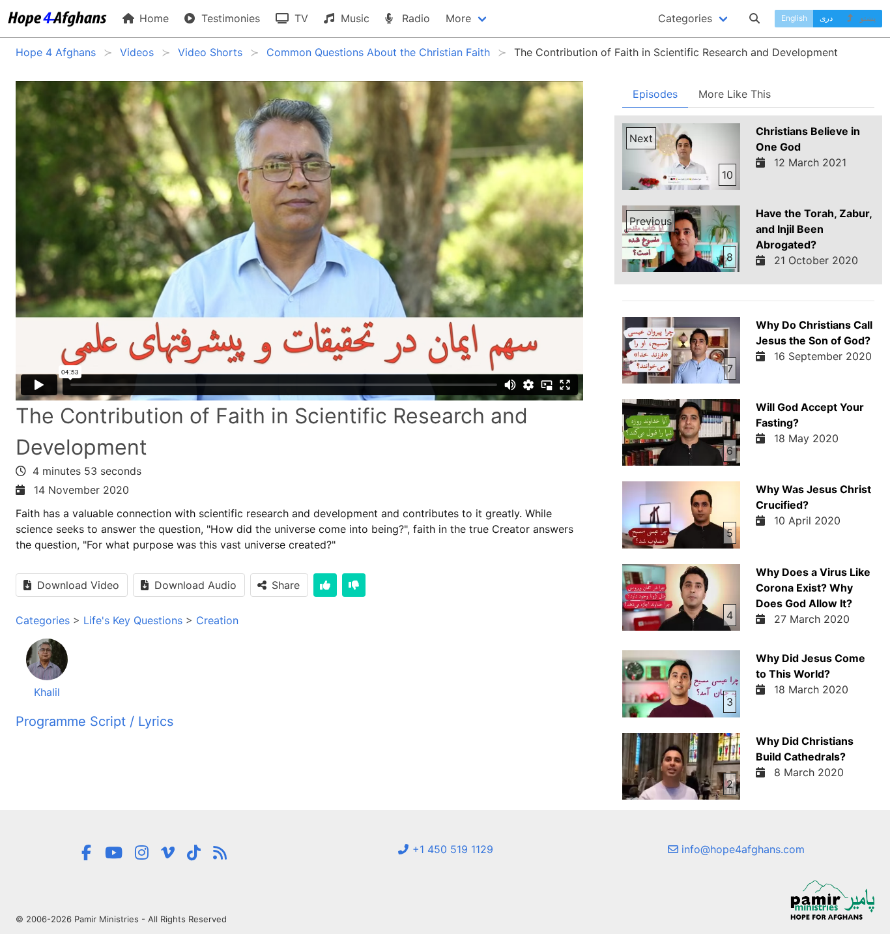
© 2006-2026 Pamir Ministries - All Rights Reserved (121, 919)
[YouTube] (113, 852)
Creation (217, 620)
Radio (414, 18)
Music (353, 18)
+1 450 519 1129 (451, 849)
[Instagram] (142, 852)
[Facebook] (87, 852)
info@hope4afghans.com (741, 849)
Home (152, 18)
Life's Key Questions (132, 620)
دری (826, 18)
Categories (43, 620)
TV (299, 18)
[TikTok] (194, 852)
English (794, 18)
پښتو (867, 18)
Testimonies (229, 18)
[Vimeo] (168, 852)
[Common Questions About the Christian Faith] (220, 852)
